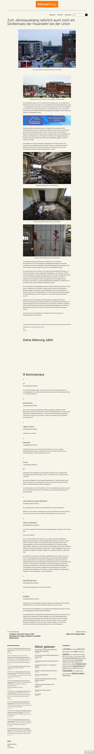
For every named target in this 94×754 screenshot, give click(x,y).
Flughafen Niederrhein (77, 654)
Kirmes (75, 660)
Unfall (74, 670)
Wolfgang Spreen (66, 675)
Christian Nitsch (81, 651)
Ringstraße (64, 666)
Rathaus (74, 663)
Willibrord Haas (68, 673)
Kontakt (8, 745)
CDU (75, 651)
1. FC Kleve (66, 649)
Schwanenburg (78, 666)
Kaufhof (72, 660)
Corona (65, 654)
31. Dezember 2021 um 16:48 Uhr (31, 525)
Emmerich (70, 654)
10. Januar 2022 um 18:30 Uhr (30, 385)
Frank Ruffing (67, 656)
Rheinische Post (81, 664)
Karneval (69, 660)
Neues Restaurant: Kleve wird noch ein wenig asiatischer (46, 660)
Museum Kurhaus (78, 661)
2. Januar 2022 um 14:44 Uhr (30, 429)
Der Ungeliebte (38, 694)
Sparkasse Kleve (70, 668)
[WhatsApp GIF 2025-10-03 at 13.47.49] (47, 120)
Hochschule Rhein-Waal (71, 658)
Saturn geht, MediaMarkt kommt (41, 674)
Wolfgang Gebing (78, 673)
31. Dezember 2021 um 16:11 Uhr (31, 582)
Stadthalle (81, 668)
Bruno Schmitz (71, 651)
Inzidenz (80, 658)
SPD (74, 668)
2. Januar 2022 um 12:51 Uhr (30, 444)
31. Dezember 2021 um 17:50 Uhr (31, 503)
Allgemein (52, 15)
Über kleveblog (10, 747)
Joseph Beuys (84, 658)
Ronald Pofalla (70, 666)
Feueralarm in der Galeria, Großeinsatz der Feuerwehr (18, 657)
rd (25, 330)
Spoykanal (78, 668)
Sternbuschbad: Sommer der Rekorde (43, 690)
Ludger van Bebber (71, 661)
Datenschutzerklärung (11, 744)
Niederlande (64, 663)
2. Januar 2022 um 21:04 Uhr (30, 405)
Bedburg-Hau (81, 649)
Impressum (68, 15)
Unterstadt (77, 670)
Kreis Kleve (80, 660)
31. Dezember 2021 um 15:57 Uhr (31, 598)
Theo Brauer (67, 670)
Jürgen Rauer (64, 660)
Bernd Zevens (65, 651)
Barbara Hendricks (74, 649)
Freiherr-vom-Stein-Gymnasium (76, 656)
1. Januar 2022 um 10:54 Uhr (30, 464)
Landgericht (64, 661)
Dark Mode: (88, 752)
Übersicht (60, 15)
